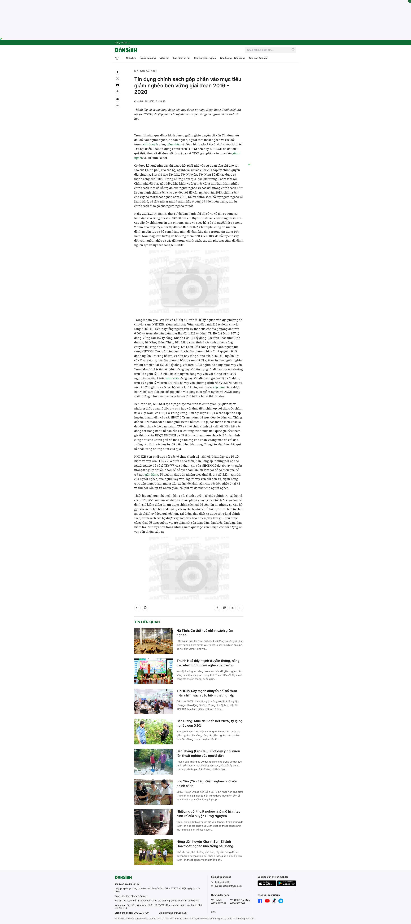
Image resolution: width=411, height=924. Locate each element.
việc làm (219, 387)
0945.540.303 (222, 882)
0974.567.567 (237, 903)
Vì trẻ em (164, 58)
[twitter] (117, 78)
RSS (213, 912)
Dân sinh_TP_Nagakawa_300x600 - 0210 (272, 73)
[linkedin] (117, 85)
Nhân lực (131, 58)
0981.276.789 (141, 912)
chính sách (150, 144)
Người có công (148, 58)
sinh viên (172, 378)
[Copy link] (117, 91)
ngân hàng (150, 474)
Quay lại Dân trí (122, 42)
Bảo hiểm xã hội (181, 58)
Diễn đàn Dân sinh (258, 58)
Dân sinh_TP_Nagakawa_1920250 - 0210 (205, 2)
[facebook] (117, 72)
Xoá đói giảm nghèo (205, 58)
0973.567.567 (218, 903)
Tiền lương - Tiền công (232, 58)
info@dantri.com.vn (176, 912)
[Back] (117, 105)
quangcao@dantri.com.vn (228, 885)
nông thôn (173, 144)
